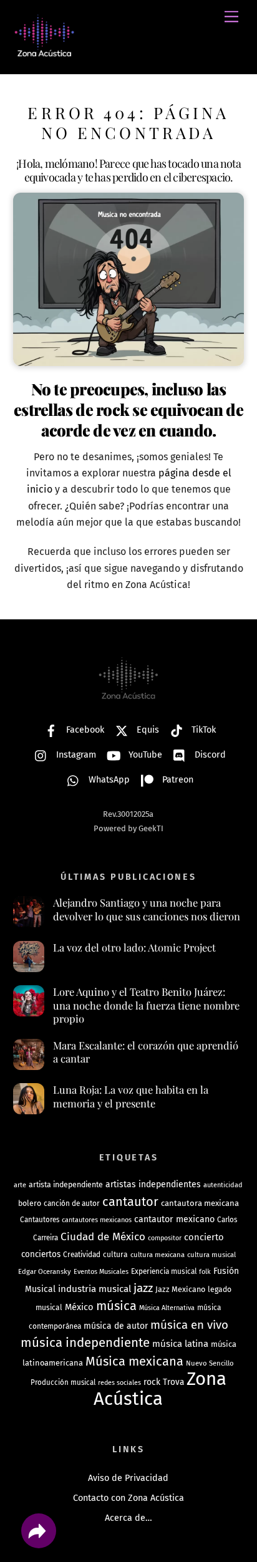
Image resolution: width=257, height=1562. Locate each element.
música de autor (116, 1326)
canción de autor (72, 1203)
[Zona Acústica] (44, 52)
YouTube (144, 755)
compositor (165, 1238)
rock (151, 1382)
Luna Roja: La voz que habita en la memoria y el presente (130, 1096)
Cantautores (39, 1219)
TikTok (202, 730)
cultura (115, 1254)
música (116, 1305)
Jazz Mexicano (180, 1289)
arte (20, 1185)
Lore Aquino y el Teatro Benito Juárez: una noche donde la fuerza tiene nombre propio (146, 1005)
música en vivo (189, 1325)
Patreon (176, 779)
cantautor (130, 1201)
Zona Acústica (160, 1389)
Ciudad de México (103, 1236)
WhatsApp (108, 779)
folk (205, 1272)
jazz (143, 1288)
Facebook (84, 730)
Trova (173, 1382)
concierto (204, 1237)
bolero (29, 1203)
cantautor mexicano (174, 1219)
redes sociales (119, 1383)
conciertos (41, 1254)
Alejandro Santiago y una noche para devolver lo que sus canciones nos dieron (146, 909)
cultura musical (211, 1254)
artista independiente (66, 1184)
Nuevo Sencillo (210, 1363)
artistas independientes (153, 1184)
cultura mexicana (157, 1254)
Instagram (75, 755)
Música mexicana (134, 1361)
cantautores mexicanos (97, 1220)
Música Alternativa (167, 1308)
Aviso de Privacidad (128, 1478)
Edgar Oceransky (44, 1271)
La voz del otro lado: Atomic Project (134, 947)
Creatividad (81, 1254)
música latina (180, 1343)
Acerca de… (128, 1518)
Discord (209, 755)
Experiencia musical (163, 1271)
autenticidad (223, 1185)
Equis (146, 730)
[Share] (38, 1530)
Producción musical (63, 1382)
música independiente (85, 1342)
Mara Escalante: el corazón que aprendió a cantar (145, 1052)
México (79, 1307)
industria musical (94, 1288)
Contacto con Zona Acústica (128, 1498)
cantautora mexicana (200, 1203)
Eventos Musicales (101, 1272)
